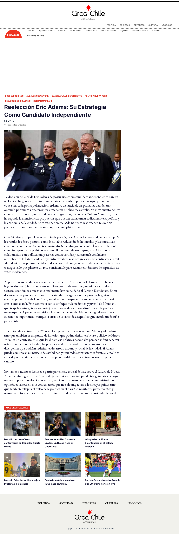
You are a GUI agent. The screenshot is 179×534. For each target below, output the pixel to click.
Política (43, 503)
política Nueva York (96, 96)
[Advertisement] (89, 66)
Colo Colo (30, 30)
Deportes (62, 30)
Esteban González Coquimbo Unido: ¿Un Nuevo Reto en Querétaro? (60, 443)
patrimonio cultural (139, 30)
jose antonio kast (108, 30)
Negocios (124, 30)
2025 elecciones (14, 96)
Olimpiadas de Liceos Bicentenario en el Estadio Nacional (99, 443)
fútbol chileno (76, 30)
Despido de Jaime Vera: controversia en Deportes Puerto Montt (22, 443)
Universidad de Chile (35, 36)
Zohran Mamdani (42, 101)
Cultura (111, 503)
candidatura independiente (67, 96)
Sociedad (156, 30)
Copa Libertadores (46, 30)
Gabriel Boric (91, 30)
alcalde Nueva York (37, 96)
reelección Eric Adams (17, 101)
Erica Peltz (9, 121)
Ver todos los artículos (15, 124)
